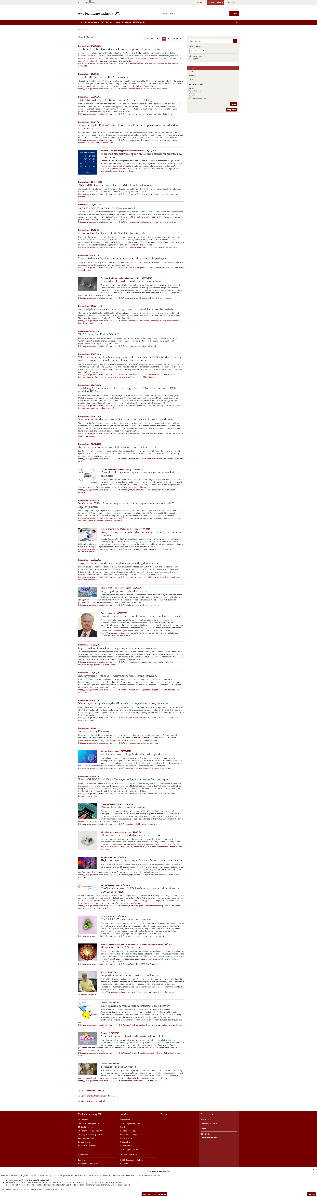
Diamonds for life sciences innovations (123, 807)
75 (164, 39)
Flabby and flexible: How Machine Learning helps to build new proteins (119, 49)
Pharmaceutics (126, 1138)
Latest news (125, 1119)
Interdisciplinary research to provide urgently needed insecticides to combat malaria (125, 309)
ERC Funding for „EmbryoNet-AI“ (98, 334)
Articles (109, 22)
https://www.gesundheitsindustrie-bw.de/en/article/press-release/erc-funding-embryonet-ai (118, 346)
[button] (235, 84)
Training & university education (91, 1134)
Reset (234, 104)
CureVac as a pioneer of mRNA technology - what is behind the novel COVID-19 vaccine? (140, 890)
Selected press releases (130, 1123)
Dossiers (123, 1127)
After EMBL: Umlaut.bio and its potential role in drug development (117, 185)
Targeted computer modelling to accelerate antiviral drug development (118, 563)
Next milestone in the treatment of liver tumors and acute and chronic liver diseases (125, 419)
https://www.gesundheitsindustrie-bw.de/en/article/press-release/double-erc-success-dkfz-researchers (122, 88)
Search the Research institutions (94, 1101)
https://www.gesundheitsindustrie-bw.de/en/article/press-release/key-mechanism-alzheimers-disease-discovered (127, 222)
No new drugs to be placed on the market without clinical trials (136, 1036)
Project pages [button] (230, 2)
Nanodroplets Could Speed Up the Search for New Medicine (112, 233)
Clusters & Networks (87, 1145)
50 (158, 39)
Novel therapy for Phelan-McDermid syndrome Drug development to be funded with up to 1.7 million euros (130, 127)
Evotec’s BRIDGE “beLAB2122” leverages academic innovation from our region (123, 779)
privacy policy (58, 1189)
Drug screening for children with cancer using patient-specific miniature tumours (141, 534)
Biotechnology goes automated (118, 1066)
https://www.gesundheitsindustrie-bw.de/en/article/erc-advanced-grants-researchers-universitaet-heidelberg (125, 114)
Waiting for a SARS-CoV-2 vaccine (120, 947)
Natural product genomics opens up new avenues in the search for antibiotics (138, 474)
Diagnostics (125, 1142)
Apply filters (231, 110)
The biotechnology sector (88, 1123)
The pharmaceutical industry (90, 1131)
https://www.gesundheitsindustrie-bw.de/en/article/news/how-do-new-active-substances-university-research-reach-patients (139, 634)
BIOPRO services (139, 22)
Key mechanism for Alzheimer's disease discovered (106, 208)
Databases (126, 22)
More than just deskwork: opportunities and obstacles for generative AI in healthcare (141, 156)
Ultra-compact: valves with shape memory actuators (130, 835)
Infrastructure (84, 1142)
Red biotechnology (128, 1131)
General (191, 68)
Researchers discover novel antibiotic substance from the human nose (117, 447)
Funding (191, 75)
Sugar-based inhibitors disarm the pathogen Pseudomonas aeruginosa (117, 648)
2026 (193, 93)
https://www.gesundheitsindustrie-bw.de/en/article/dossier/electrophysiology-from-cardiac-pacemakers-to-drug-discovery (130, 1025)
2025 (193, 96)
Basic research (126, 1145)
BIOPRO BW (201, 2)
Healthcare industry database (90, 1163)
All (193, 88)
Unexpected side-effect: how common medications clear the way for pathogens (122, 258)
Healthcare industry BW (94, 22)
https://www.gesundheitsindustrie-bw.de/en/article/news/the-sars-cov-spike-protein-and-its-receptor (122, 936)
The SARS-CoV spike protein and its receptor (127, 919)
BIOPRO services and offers (131, 1160)
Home (80, 30)
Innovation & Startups (210, 1123)
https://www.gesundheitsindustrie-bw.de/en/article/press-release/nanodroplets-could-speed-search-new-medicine (127, 247)
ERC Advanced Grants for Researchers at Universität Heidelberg (115, 100)
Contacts (124, 1163)
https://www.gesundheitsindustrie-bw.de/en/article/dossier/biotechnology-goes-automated (117, 1080)
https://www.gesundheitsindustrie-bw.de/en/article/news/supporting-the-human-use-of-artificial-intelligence (128, 993)
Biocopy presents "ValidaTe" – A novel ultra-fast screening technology (117, 676)
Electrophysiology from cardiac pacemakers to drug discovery (135, 1006)
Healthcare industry (215, 2)
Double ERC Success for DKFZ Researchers (103, 77)
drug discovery (196, 51)
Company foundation (87, 1138)
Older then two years (199, 98)
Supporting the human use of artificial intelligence (129, 975)
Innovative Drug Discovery (93, 731)
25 (152, 39)
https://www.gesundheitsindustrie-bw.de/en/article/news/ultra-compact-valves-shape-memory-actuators (142, 847)
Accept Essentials (149, 1194)
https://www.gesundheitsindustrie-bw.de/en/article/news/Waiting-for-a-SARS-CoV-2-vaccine (118, 964)
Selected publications (129, 1149)
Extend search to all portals (92, 1090)
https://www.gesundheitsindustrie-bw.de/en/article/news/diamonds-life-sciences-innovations (118, 824)
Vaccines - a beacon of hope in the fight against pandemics (133, 754)
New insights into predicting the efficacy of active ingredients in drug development (125, 703)
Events (117, 22)
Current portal (197, 56)
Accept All (162, 1194)
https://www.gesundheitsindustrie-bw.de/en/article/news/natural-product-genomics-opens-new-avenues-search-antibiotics (127, 490)
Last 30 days (196, 91)
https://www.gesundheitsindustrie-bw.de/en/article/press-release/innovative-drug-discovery (118, 743)
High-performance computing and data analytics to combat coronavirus (142, 860)
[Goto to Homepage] (101, 13)
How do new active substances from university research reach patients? (141, 616)
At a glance (83, 1119)
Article (190, 71)
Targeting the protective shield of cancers (124, 591)
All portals (195, 59)
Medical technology (86, 1127)
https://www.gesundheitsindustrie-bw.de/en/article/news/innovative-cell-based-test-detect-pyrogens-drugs (124, 298)
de (237, 22)
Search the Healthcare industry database (98, 1096)
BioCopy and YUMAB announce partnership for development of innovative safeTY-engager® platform (126, 505)
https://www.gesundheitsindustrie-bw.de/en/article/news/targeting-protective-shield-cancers (118, 605)
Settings (311, 1194)
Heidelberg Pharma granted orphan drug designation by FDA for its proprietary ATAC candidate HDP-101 (127, 390)
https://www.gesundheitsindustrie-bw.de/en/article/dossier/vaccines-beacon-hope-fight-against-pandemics (124, 768)
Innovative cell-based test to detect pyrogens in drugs (131, 281)
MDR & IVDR (206, 1119)
